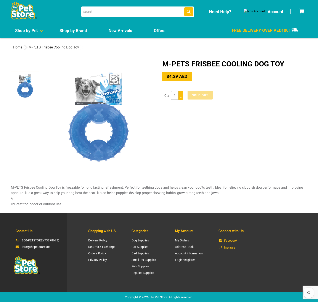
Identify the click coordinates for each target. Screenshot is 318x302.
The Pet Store (158, 297)
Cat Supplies (140, 247)
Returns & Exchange (101, 247)
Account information (189, 253)
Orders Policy (97, 253)
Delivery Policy (97, 240)
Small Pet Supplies (144, 260)
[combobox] (137, 11)
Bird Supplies (140, 253)
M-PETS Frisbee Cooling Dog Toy (54, 47)
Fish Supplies (140, 266)
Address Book (184, 247)
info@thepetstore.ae (36, 247)
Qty (166, 95)
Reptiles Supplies (143, 273)
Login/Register (185, 260)
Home (17, 47)
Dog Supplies (140, 240)
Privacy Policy (97, 260)
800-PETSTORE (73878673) (40, 240)
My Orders (182, 240)
